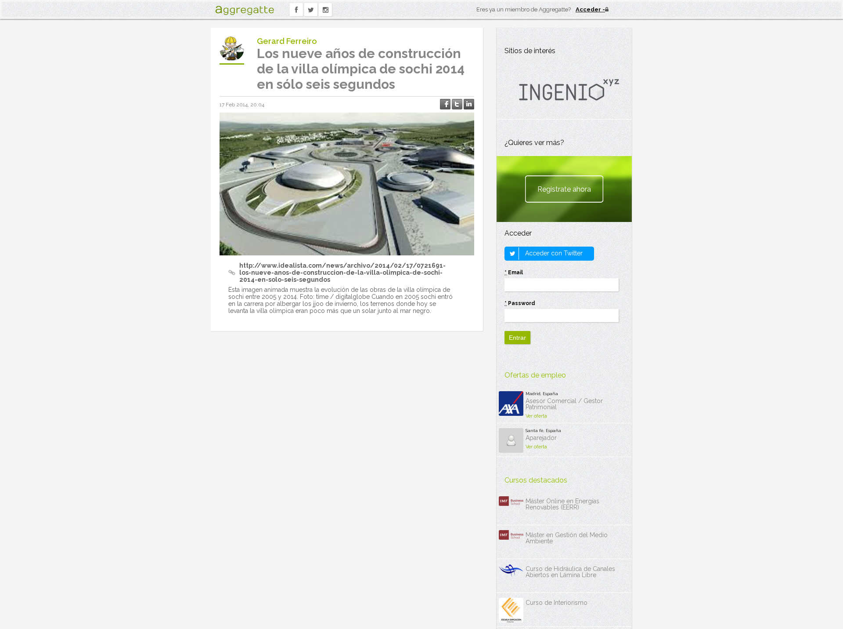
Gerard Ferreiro (287, 41)
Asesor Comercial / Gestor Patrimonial (564, 404)
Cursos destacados (535, 480)
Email (513, 272)
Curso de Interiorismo (556, 602)
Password (519, 303)
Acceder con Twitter (553, 253)
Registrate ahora (564, 189)
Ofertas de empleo (535, 375)
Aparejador (541, 437)
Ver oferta (536, 416)
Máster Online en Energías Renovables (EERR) (562, 504)
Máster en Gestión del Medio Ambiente (567, 538)
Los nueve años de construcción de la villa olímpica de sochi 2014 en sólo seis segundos (361, 69)
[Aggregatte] (244, 10)
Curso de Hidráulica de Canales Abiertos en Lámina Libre (570, 571)
